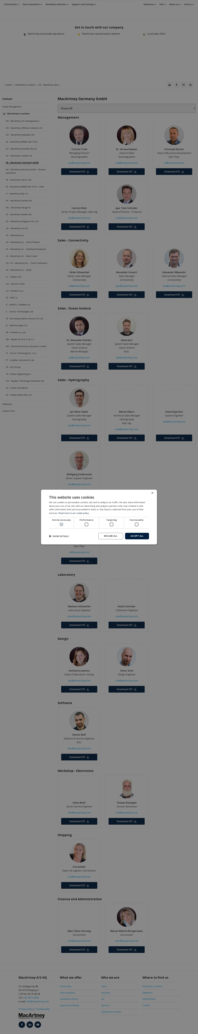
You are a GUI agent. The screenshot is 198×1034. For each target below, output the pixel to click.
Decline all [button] (110, 536)
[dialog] (99, 517)
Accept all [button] (137, 536)
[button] (59, 536)
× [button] (152, 493)
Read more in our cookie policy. (73, 513)
